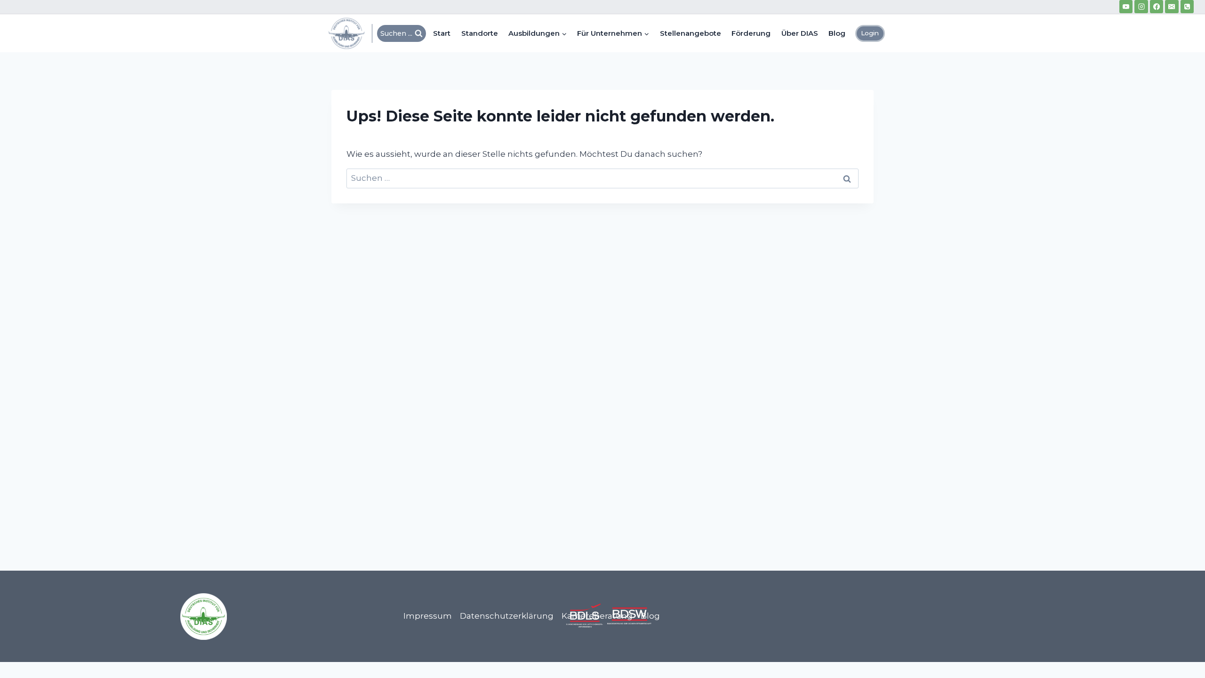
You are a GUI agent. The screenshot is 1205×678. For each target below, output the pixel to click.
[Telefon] (1187, 6)
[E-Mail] (1171, 6)
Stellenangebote (690, 33)
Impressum (427, 616)
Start (441, 33)
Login (870, 33)
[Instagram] (1141, 6)
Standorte (479, 33)
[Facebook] (1156, 6)
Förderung (751, 33)
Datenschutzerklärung (507, 616)
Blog (836, 33)
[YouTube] (1126, 6)
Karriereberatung (597, 616)
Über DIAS (799, 33)
